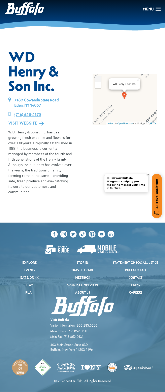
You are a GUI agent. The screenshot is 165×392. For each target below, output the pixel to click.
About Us (82, 292)
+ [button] (98, 78)
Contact (135, 277)
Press (135, 285)
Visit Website (22, 123)
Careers (135, 292)
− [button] (98, 85)
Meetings (82, 277)
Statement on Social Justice (135, 263)
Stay (29, 285)
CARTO (152, 123)
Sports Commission (82, 285)
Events (29, 270)
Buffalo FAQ (135, 270)
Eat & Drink (29, 277)
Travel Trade (82, 270)
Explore (29, 263)
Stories (83, 263)
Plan (29, 292)
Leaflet (110, 123)
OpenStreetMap (125, 123)
